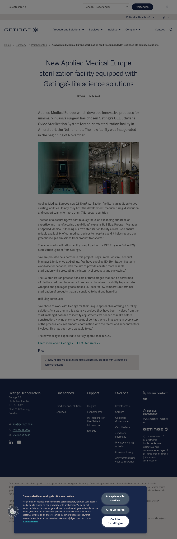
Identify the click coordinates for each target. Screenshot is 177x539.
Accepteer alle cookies (115, 498)
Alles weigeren (115, 509)
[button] (13, 511)
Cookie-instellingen (115, 521)
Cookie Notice (30, 521)
